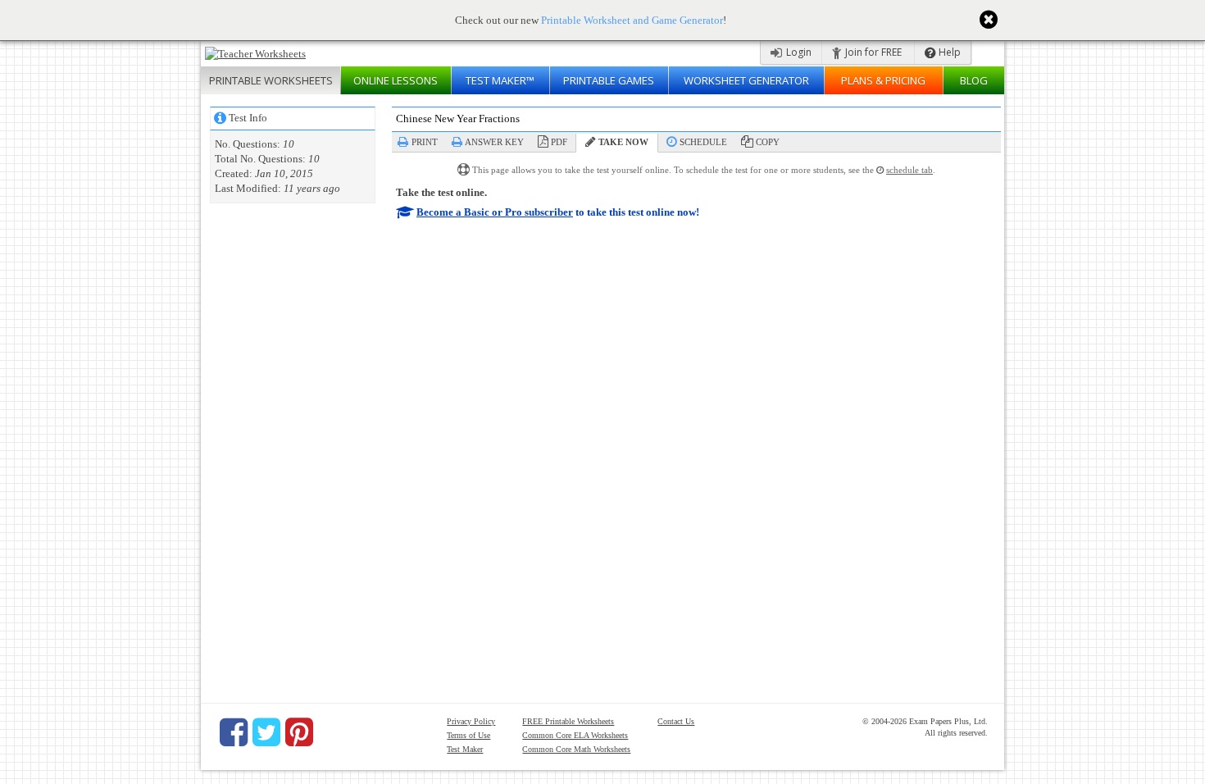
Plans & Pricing (883, 80)
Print (425, 142)
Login (798, 52)
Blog (974, 80)
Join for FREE (872, 52)
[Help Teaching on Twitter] (266, 732)
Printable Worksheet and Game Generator (632, 20)
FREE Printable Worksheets (568, 721)
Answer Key (494, 142)
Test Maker (465, 749)
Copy (768, 142)
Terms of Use (468, 735)
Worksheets (271, 80)
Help (948, 52)
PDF (559, 142)
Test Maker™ (500, 80)
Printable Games (608, 80)
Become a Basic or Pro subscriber (494, 212)
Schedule (703, 142)
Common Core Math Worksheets (576, 749)
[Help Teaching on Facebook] (234, 732)
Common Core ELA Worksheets (575, 735)
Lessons (395, 80)
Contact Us (675, 721)
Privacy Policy (471, 721)
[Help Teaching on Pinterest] (299, 732)
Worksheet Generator (746, 80)
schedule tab (909, 170)
